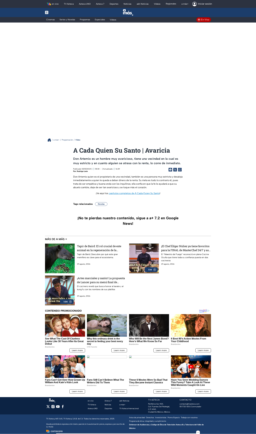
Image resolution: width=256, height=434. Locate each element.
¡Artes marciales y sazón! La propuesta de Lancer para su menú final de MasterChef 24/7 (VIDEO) (101, 280)
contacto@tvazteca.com (190, 404)
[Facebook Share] (170, 169)
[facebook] (63, 407)
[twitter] (48, 407)
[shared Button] (180, 169)
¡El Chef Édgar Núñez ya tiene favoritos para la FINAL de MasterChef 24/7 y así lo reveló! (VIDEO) (185, 248)
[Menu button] (57, 12)
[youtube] (58, 407)
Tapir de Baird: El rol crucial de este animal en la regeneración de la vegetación (99, 248)
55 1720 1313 (185, 407)
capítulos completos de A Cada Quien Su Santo (134, 193)
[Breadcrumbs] (50, 140)
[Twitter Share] (175, 169)
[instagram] (53, 407)
